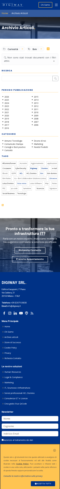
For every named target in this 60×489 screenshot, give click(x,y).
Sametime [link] (27, 188)
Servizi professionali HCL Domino (19, 393)
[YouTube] (20, 312)
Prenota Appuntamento (30, 259)
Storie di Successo (12, 342)
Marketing (9, 383)
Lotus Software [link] (36, 183)
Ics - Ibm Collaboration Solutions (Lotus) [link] (30, 178)
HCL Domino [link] (32, 173)
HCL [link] (21, 173)
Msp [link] (47, 183)
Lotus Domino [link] (8, 183)
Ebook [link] (5, 173)
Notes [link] (54, 183)
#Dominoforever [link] (9, 163)
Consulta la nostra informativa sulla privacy (23, 476)
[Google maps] (26, 312)
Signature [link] (53, 188)
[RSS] (32, 312)
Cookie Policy (10, 348)
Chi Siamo (45, 4)
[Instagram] (9, 312)
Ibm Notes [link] (7, 178)
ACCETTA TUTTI (44, 483)
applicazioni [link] (52, 163)
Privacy (7, 353)
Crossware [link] (7, 168)
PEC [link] (4, 188)
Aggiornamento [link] (37, 163)
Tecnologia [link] (21, 193)
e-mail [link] (54, 168)
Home (5, 13)
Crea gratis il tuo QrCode (15, 404)
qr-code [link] (14, 188)
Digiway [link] (33, 168)
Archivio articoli (11, 337)
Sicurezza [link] (40, 188)
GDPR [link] (13, 173)
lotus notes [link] (21, 183)
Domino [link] (44, 168)
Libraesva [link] (53, 178)
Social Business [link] (9, 193)
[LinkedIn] (15, 312)
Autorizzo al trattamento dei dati (18, 440)
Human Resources (12, 372)
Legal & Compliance (13, 377)
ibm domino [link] (52, 173)
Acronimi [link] (23, 163)
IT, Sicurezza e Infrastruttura (17, 388)
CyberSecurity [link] (20, 168)
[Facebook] (4, 312)
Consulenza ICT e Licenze (16, 398)
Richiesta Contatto (30, 250)
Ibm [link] (41, 173)
